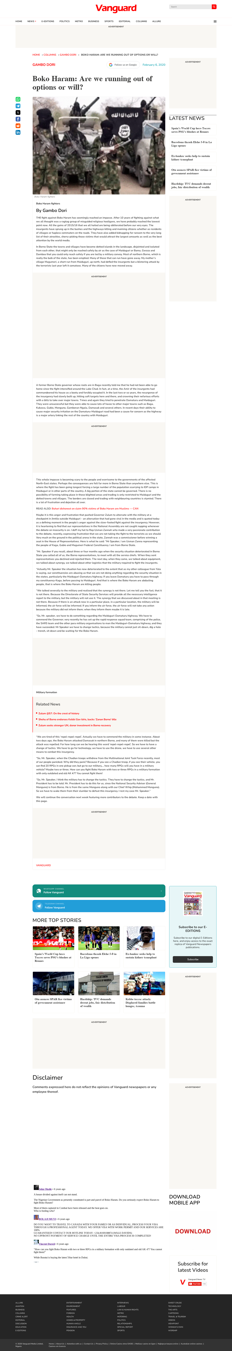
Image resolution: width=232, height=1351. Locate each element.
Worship (172, 1330)
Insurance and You (76, 1327)
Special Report (125, 1327)
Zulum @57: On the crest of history (59, 713)
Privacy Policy (102, 1343)
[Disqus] (99, 1142)
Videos (171, 1320)
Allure (19, 1303)
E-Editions (20, 1330)
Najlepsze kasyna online (168, 1343)
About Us (60, 1343)
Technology (174, 1306)
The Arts (172, 1309)
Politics (64, 21)
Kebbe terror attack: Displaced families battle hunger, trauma (140, 1002)
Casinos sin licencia (57, 1346)
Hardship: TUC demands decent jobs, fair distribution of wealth (191, 185)
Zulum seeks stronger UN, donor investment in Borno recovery (75, 725)
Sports (108, 21)
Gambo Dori (68, 55)
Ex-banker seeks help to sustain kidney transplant (190, 157)
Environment (73, 1306)
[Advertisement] (99, 326)
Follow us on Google (126, 64)
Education (20, 1327)
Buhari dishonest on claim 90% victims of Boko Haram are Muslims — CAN (95, 508)
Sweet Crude (175, 1303)
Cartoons (173, 1313)
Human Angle (73, 1323)
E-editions (48, 21)
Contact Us (88, 1343)
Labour (121, 1306)
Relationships (124, 1323)
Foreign (70, 1313)
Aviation (19, 1306)
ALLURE (156, 21)
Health (70, 1316)
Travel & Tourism (177, 1316)
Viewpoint (173, 1323)
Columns (141, 21)
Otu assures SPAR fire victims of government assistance (191, 171)
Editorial (125, 21)
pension (70, 1330)
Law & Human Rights (127, 1309)
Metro (79, 21)
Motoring (122, 1316)
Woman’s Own (175, 1327)
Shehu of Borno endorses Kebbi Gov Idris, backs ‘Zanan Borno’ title (77, 719)
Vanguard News (116, 8)
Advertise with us (74, 1343)
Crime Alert (21, 1316)
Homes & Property (75, 1320)
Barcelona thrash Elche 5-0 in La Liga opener (191, 143)
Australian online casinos (191, 1343)
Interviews (123, 1303)
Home (18, 21)
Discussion (21, 1323)
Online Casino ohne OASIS (121, 1343)
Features (71, 1309)
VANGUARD (43, 865)
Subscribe (193, 959)
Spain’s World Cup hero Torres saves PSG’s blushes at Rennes (190, 129)
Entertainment (74, 1303)
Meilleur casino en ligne (145, 1343)
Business (93, 21)
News (30, 21)
